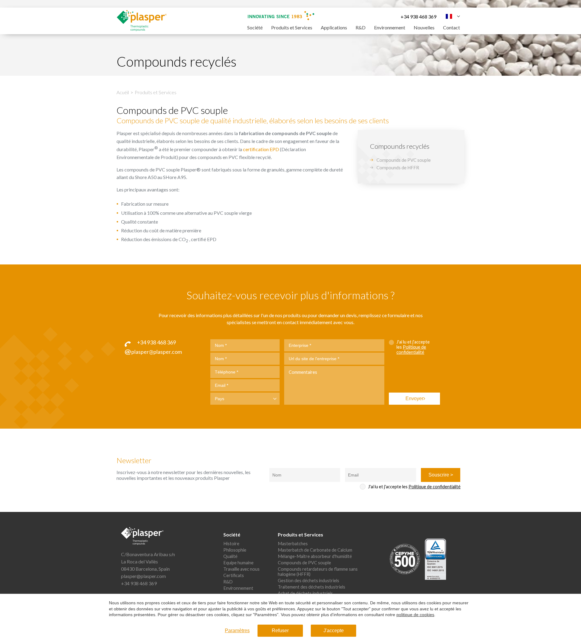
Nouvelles (424, 27)
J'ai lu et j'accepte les (413, 347)
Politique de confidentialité (411, 349)
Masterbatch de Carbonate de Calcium (315, 550)
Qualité (230, 556)
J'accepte (333, 630)
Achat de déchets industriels (305, 593)
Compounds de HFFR (397, 167)
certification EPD (261, 149)
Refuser (280, 630)
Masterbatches (293, 543)
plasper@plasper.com (143, 576)
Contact (451, 27)
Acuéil (123, 92)
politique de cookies (415, 614)
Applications (334, 27)
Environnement (389, 27)
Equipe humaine (238, 562)
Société (255, 27)
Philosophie (234, 550)
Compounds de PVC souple (403, 160)
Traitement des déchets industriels (311, 586)
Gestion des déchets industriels (308, 580)
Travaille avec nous (241, 569)
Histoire (231, 543)
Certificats (233, 575)
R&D (361, 27)
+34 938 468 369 (418, 16)
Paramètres (237, 630)
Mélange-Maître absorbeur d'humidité (315, 556)
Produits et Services (291, 27)
